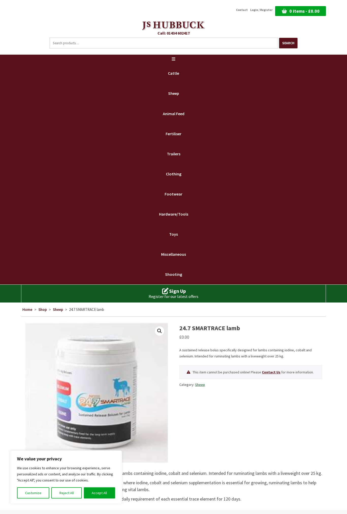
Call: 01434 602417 (173, 33)
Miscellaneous (173, 254)
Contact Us (271, 372)
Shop (42, 309)
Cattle (173, 73)
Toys (173, 234)
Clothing (173, 173)
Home (27, 309)
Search (288, 43)
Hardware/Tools (173, 214)
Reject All (66, 493)
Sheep (173, 93)
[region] (66, 477)
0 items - (304, 11)
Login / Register (261, 9)
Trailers (173, 153)
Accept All (99, 493)
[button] (159, 331)
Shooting (173, 274)
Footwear (173, 193)
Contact (242, 9)
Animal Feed (173, 113)
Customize (33, 493)
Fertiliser (173, 133)
